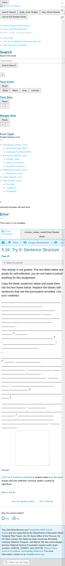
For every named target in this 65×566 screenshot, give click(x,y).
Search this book (8, 55)
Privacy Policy (50, 548)
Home (15, 242)
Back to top (7, 492)
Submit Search (9, 65)
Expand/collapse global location (61, 242)
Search (6, 562)
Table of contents (14, 263)
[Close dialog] (2, 218)
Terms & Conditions (11, 551)
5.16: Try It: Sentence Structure (17, 477)
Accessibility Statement (32, 551)
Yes (7, 518)
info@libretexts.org (34, 554)
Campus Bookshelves (39, 242)
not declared (56, 477)
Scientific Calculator (15, 166)
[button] (11, 188)
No (18, 518)
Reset (5, 86)
